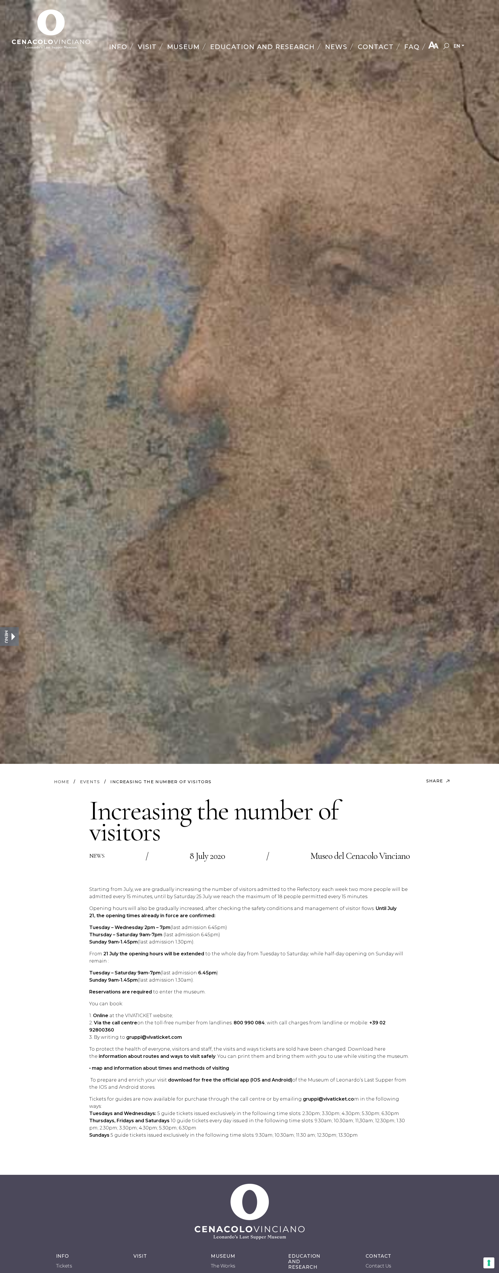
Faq (412, 47)
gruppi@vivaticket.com (154, 1037)
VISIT (140, 1256)
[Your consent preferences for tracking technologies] (488, 1262)
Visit (147, 47)
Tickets (64, 1266)
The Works (223, 1266)
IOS (256, 1080)
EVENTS (90, 781)
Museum (183, 47)
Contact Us (378, 1266)
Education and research (262, 47)
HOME (62, 781)
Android (281, 1080)
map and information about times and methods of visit (157, 1068)
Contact (376, 47)
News (336, 47)
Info (118, 47)
